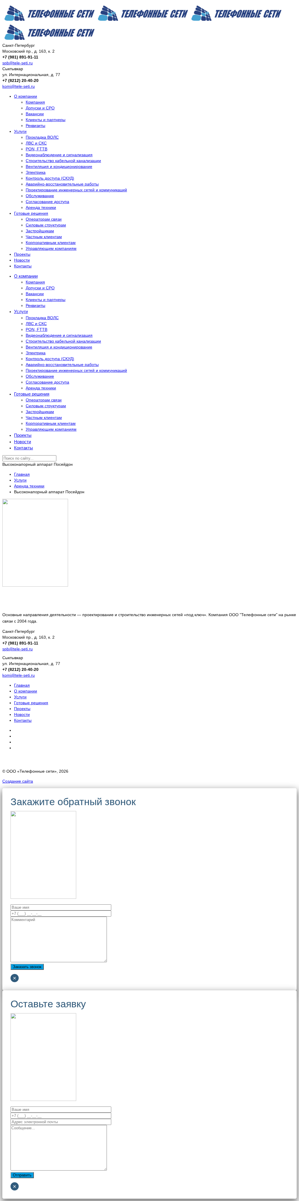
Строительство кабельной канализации (63, 160)
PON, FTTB (36, 149)
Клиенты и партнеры (45, 119)
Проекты (22, 254)
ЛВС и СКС (36, 143)
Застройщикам (40, 230)
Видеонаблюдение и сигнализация (59, 154)
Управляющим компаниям (51, 248)
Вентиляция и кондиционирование (59, 166)
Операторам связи (44, 219)
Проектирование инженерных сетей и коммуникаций (76, 190)
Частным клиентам (44, 236)
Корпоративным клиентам (51, 242)
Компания (35, 102)
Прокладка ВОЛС (42, 137)
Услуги (20, 131)
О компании (25, 96)
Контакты (23, 266)
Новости (22, 260)
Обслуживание (40, 195)
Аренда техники (41, 207)
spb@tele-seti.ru (17, 63)
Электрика (36, 172)
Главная (22, 685)
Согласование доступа (47, 201)
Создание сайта (17, 781)
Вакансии (35, 113)
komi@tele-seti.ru (18, 86)
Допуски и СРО (40, 108)
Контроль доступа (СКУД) (50, 178)
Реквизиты (35, 125)
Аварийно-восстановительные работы (62, 184)
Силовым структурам (46, 225)
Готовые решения (31, 213)
